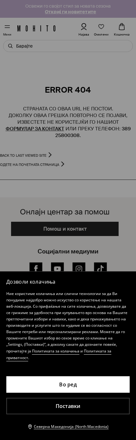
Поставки (68, 406)
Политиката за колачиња (55, 351)
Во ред (68, 384)
